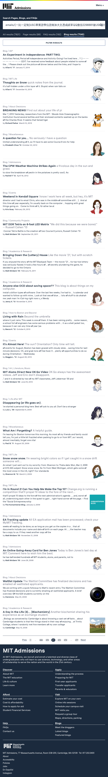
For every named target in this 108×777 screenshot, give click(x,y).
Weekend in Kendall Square (48, 196)
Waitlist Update (47, 583)
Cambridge (10, 628)
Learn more (9, 685)
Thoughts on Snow (33, 82)
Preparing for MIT (64, 677)
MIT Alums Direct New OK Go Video (47, 373)
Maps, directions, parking (68, 718)
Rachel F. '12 (10, 176)
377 (76, 640)
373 (65, 640)
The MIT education (12, 677)
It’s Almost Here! (39, 344)
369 (41, 640)
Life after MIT (15, 399)
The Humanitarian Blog (15, 505)
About (5, 756)
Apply (58, 669)
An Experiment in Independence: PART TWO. (31, 54)
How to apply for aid (13, 706)
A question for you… (35, 138)
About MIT (8, 673)
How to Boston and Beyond (22, 313)
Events (12, 193)
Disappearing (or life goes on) (22, 402)
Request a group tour (66, 714)
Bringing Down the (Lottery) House (47, 256)
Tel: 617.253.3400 (86, 753)
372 (59, 640)
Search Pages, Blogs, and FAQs (21, 18)
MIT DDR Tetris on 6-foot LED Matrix (50, 226)
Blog (5, 51)
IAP (11, 51)
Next (83, 640)
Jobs (5, 766)
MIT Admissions (24, 650)
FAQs (5, 727)
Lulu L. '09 (9, 410)
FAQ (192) (52, 34)
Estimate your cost (12, 698)
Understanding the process (69, 673)
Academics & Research (20, 251)
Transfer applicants (65, 685)
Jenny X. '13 (10, 302)
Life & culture (10, 681)
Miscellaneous (16, 134)
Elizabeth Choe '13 (13, 145)
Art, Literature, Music (19, 368)
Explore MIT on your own (68, 698)
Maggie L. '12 (11, 357)
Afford (6, 694)
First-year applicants (66, 681)
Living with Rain (26, 316)
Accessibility (8, 760)
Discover (7, 669)
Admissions (15, 162)
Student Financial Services (16, 710)
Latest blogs (61, 731)
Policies (6, 763)
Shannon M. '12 (11, 474)
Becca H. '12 (10, 329)
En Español (8, 770)
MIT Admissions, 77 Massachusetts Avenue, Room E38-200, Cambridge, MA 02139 (40, 753)
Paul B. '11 (9, 443)
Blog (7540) (74, 34)
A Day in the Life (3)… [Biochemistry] (46, 613)
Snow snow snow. (50, 460)
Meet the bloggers (64, 727)
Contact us (8, 731)
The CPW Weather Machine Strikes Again (48, 167)
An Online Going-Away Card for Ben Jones (50, 552)
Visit (57, 694)
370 (47, 640)
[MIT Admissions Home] (17, 5)
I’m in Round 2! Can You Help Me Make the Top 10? (50, 490)
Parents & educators (65, 689)
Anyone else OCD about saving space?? (48, 287)
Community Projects (19, 220)
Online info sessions (65, 702)
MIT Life (13, 79)
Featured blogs (63, 735)
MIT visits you (62, 710)
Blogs (58, 723)
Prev (24, 640)
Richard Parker (11, 123)
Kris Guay (9, 209)
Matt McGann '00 (12, 234)
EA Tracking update (50, 521)
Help (5, 723)
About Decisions (17, 106)
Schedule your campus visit (69, 706)
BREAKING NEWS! (32, 110)
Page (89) (32, 34)
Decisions (9, 597)
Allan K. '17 (10, 68)
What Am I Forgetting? (27, 430)
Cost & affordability (13, 702)
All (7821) (11, 34)
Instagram (7, 773)
